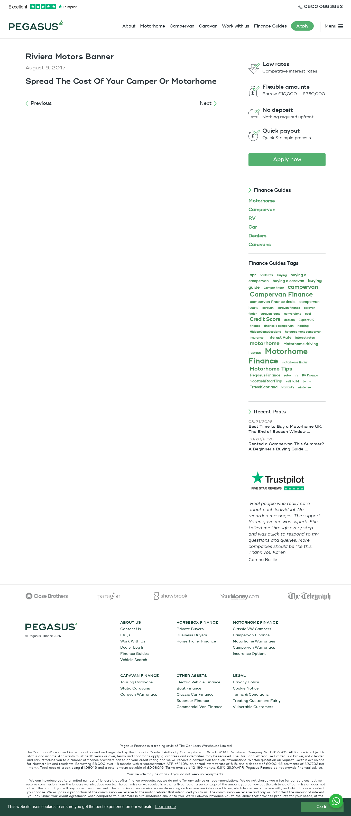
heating (303, 326)
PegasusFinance (265, 375)
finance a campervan (279, 326)
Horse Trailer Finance (196, 641)
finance (255, 326)
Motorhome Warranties (254, 641)
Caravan (208, 26)
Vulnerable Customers (253, 707)
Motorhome (152, 26)
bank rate (266, 275)
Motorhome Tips (271, 369)
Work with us (235, 26)
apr (253, 275)
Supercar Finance (193, 701)
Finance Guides (270, 26)
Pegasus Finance (36, 25)
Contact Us (130, 629)
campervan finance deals (272, 302)
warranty (287, 387)
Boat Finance (189, 688)
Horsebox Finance (197, 622)
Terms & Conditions (251, 694)
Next (205, 103)
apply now (287, 159)
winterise (304, 387)
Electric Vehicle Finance (198, 682)
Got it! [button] (322, 807)
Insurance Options (249, 653)
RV (252, 218)
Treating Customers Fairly (257, 701)
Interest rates (305, 337)
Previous (41, 103)
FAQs (125, 635)
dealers (289, 320)
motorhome (265, 343)
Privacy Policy (246, 682)
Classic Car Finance (195, 694)
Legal (239, 676)
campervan (303, 287)
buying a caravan (288, 281)
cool (308, 313)
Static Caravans (135, 688)
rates (288, 375)
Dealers (257, 236)
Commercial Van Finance (199, 707)
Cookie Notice (245, 688)
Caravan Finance (139, 676)
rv (296, 375)
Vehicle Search (133, 660)
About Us (130, 622)
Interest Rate (279, 337)
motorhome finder (294, 362)
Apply (302, 26)
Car (252, 227)
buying (282, 275)
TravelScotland (264, 387)
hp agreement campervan (303, 331)
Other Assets (192, 676)
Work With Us (132, 641)
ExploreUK (306, 320)
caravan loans (270, 313)
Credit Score (265, 319)
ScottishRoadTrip (266, 381)
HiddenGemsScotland (265, 331)
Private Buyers (190, 629)
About (128, 26)
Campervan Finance (281, 294)
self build (292, 381)
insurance (257, 337)
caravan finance (289, 308)
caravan (268, 308)
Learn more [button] (165, 806)
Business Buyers (192, 635)
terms (307, 381)
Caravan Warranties (138, 694)
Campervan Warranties (254, 647)
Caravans (259, 245)
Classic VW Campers (252, 629)
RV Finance (310, 375)
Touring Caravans (136, 682)
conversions (292, 313)
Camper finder (274, 287)
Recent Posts (270, 412)
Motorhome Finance (278, 356)
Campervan (182, 26)
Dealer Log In (132, 647)
